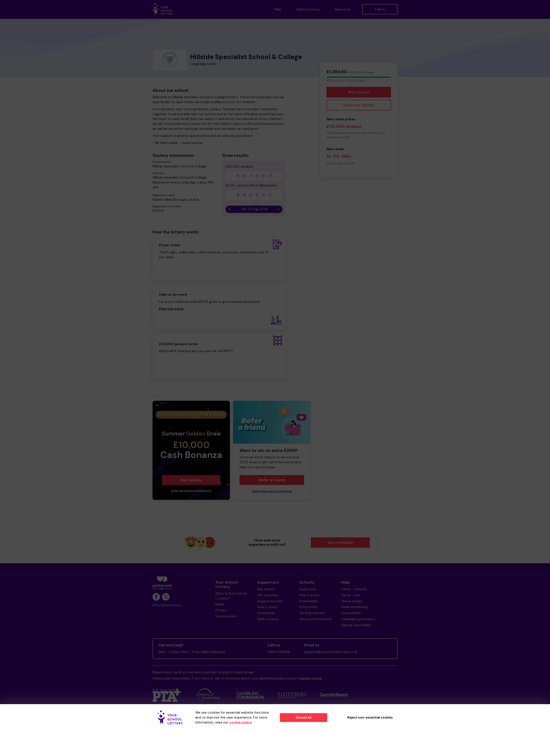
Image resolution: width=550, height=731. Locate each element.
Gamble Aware (310, 678)
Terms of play (351, 601)
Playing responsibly (356, 625)
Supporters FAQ (270, 601)
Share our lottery (358, 105)
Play (278, 9)
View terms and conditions (191, 490)
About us (342, 9)
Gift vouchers (268, 595)
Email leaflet (308, 601)
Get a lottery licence (315, 619)
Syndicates (266, 613)
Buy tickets (359, 92)
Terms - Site (350, 595)
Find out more (171, 308)
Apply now (307, 589)
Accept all (304, 717)
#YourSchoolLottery (167, 605)
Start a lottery (308, 9)
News (219, 604)
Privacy (221, 610)
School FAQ (308, 607)
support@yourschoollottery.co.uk (331, 652)
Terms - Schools (354, 589)
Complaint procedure (358, 619)
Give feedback (340, 542)
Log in (380, 9)
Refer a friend (267, 619)
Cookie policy (226, 616)
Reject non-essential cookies (370, 717)
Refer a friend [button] (272, 480)
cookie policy (240, 722)
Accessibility (351, 613)
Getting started (311, 613)
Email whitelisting (354, 607)
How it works (267, 607)
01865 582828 (278, 652)
